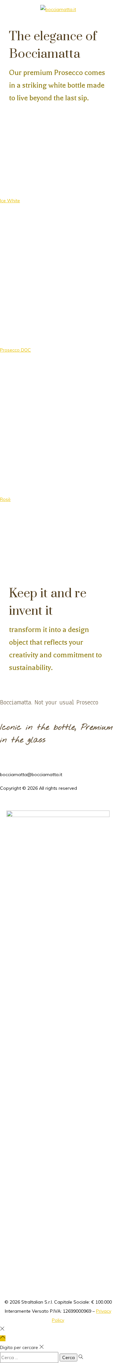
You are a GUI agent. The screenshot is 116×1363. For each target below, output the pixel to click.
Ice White (10, 201)
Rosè (5, 499)
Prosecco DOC (15, 350)
